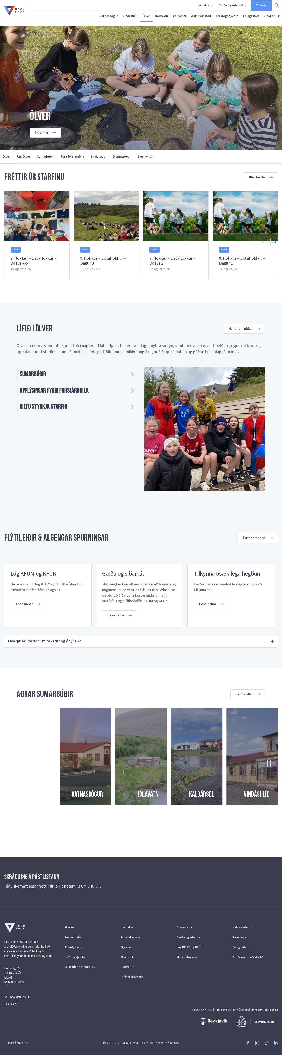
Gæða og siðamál (231, 5)
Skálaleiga (98, 156)
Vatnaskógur (109, 16)
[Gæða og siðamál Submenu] (246, 5)
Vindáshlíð (130, 16)
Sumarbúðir (45, 156)
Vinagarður (272, 16)
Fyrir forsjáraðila (72, 156)
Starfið (69, 927)
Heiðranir (127, 967)
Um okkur (203, 5)
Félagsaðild (240, 947)
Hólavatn (161, 16)
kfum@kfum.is (16, 997)
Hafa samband (242, 927)
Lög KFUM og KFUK (190, 947)
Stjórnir (125, 947)
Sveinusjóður (121, 156)
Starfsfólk (127, 957)
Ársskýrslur (184, 927)
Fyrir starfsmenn (132, 976)
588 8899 (11, 1004)
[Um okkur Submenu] (213, 5)
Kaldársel (179, 16)
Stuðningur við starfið (248, 957)
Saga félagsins (130, 937)
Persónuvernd (18, 1043)
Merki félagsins (187, 957)
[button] (274, 242)
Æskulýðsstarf (201, 16)
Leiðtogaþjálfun (227, 16)
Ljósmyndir (146, 156)
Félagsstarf (251, 16)
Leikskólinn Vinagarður (80, 967)
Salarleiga (239, 937)
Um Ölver (23, 156)
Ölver (146, 16)
